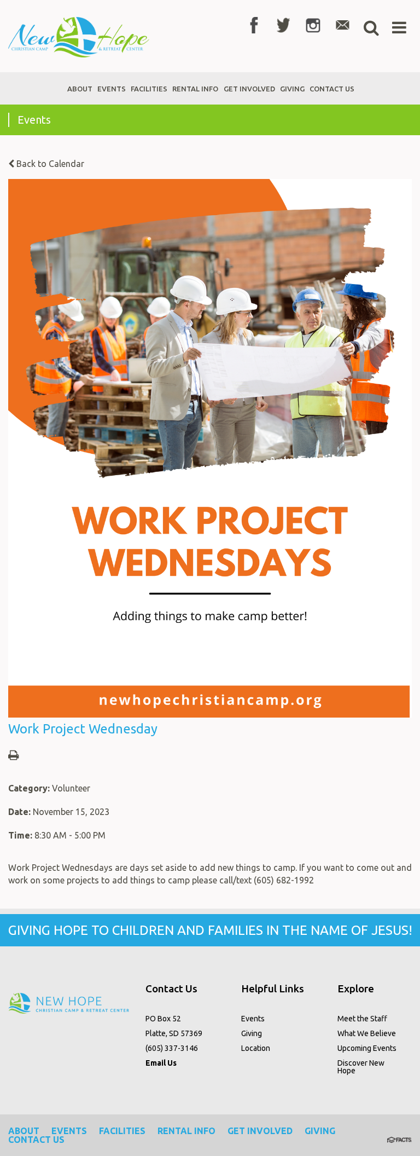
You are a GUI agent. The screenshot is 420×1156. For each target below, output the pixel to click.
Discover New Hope (360, 1067)
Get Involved (260, 1131)
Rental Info (186, 1131)
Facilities (122, 1131)
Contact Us (36, 1140)
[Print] (13, 756)
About (23, 1131)
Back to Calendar (49, 164)
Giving (251, 1033)
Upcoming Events (366, 1048)
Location (255, 1048)
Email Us (161, 1063)
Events (253, 1018)
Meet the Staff (362, 1018)
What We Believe (366, 1033)
